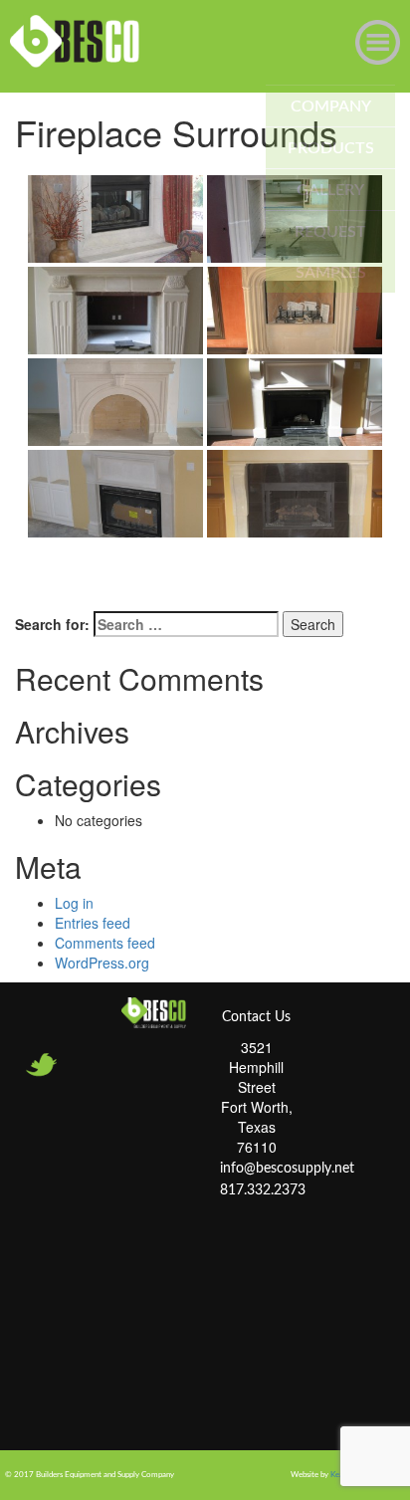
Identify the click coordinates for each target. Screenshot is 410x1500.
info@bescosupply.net (287, 1169)
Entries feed (92, 923)
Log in (74, 903)
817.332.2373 (263, 1190)
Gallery (330, 190)
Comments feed (105, 943)
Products (331, 148)
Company (331, 106)
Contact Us (256, 1017)
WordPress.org (102, 962)
